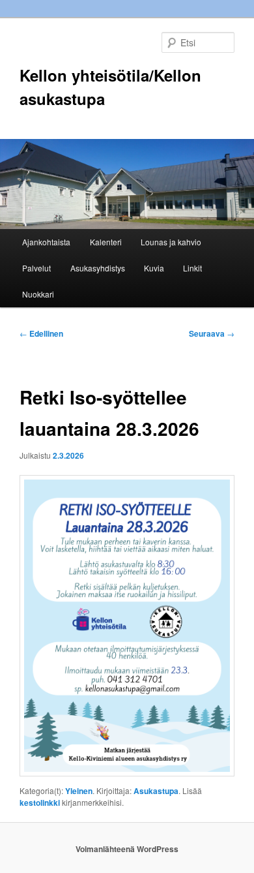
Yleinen (78, 791)
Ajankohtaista (46, 241)
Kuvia (154, 267)
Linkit (192, 267)
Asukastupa (156, 791)
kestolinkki (40, 802)
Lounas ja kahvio (171, 241)
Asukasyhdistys (97, 267)
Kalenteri (106, 241)
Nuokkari (38, 293)
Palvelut (36, 267)
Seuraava (211, 333)
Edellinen (41, 333)
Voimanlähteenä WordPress (127, 849)
